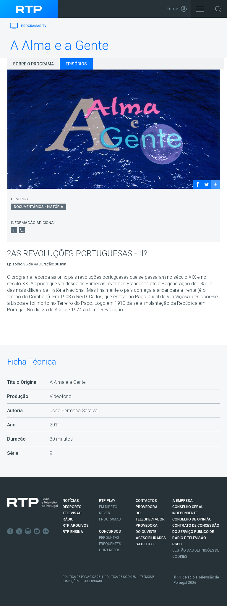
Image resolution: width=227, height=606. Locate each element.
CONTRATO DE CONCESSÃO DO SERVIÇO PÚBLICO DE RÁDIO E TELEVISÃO (195, 531)
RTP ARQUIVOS (76, 525)
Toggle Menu (200, 9)
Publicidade (93, 581)
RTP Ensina (73, 532)
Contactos (109, 550)
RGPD (177, 544)
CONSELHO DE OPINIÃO (192, 519)
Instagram (28, 531)
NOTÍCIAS (71, 501)
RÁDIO (68, 519)
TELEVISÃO (72, 513)
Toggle (218, 9)
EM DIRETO (108, 507)
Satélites (145, 544)
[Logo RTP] (32, 503)
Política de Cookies (120, 576)
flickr (46, 531)
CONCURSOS (110, 531)
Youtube (37, 531)
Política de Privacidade (81, 576)
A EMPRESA (182, 501)
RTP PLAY (107, 501)
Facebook (10, 531)
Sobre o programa (33, 64)
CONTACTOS (146, 501)
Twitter (19, 531)
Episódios (76, 64)
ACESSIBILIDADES (151, 538)
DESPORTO (72, 507)
